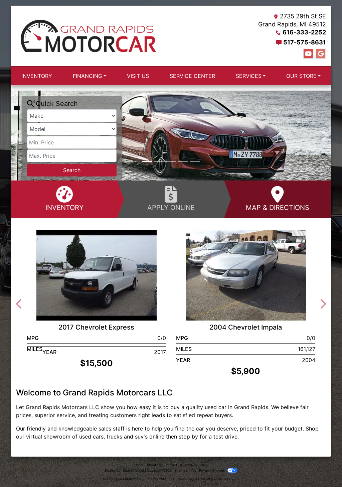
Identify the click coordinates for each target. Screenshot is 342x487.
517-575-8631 (304, 42)
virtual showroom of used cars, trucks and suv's (87, 436)
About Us (154, 465)
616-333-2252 (304, 32)
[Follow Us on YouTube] (308, 53)
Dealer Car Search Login (124, 470)
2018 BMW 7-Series (249, 245)
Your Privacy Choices (208, 470)
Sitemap (181, 470)
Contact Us (173, 465)
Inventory (64, 208)
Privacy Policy (196, 465)
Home (139, 465)
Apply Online (171, 208)
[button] (17, 135)
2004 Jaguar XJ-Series (99, 245)
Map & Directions (277, 208)
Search (71, 170)
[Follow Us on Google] (320, 53)
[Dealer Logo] (88, 36)
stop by (188, 436)
